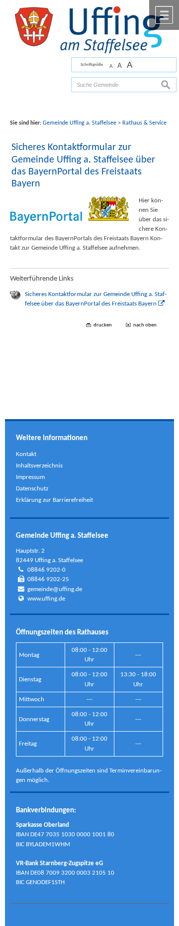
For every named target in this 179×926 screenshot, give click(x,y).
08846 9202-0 (46, 570)
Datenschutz (32, 488)
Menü (164, 15)
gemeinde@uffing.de (54, 589)
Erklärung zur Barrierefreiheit (54, 500)
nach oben (145, 325)
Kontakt (26, 454)
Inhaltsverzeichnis (39, 466)
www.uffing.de (46, 599)
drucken (102, 325)
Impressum (30, 477)
